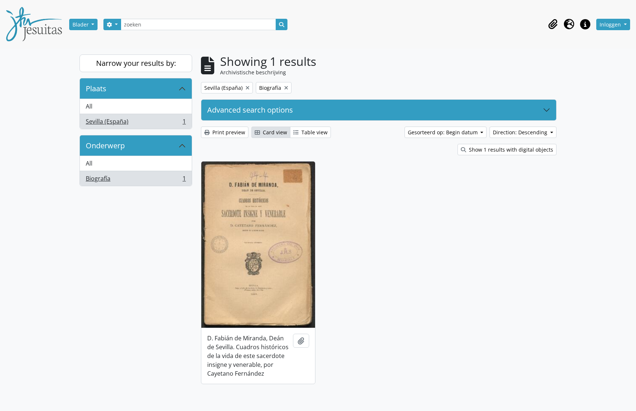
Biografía (135, 180)
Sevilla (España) (135, 123)
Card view (274, 132)
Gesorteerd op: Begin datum (443, 132)
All (89, 106)
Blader (81, 24)
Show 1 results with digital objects (510, 149)
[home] (36, 24)
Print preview (228, 132)
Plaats (96, 88)
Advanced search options (250, 110)
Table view (314, 132)
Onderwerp (105, 145)
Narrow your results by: (136, 63)
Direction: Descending (521, 132)
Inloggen (611, 24)
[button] (553, 24)
